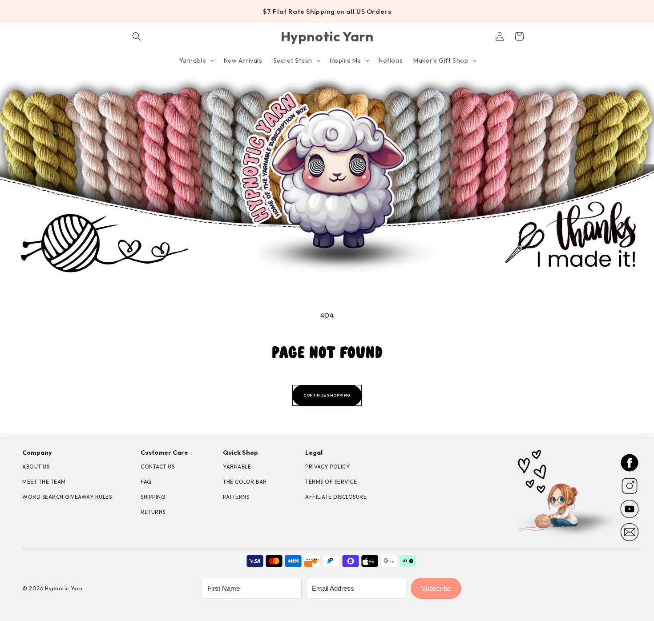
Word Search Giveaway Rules (67, 496)
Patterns (236, 496)
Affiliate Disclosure (336, 496)
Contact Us (157, 466)
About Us (35, 466)
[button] (136, 36)
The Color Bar (245, 481)
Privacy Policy (327, 466)
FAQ (146, 481)
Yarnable (237, 466)
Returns (153, 512)
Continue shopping (326, 395)
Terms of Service (331, 481)
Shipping (153, 496)
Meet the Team (44, 481)
